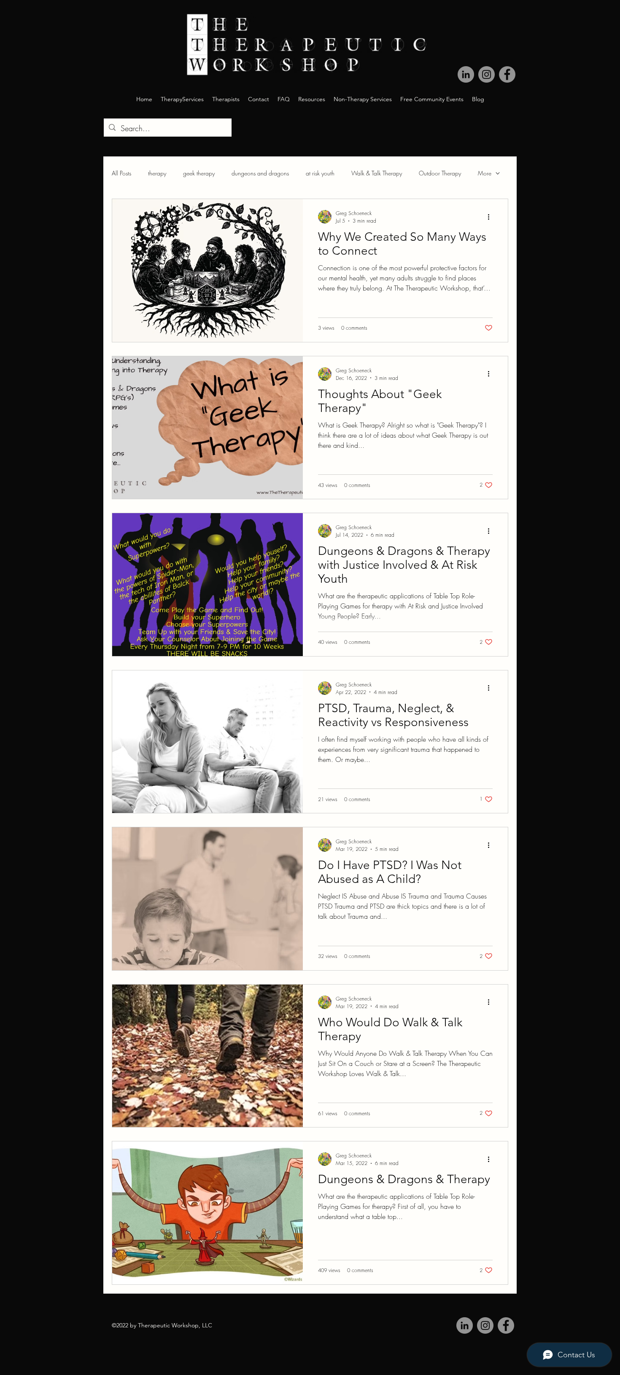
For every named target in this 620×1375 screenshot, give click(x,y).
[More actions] (491, 217)
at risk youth (320, 173)
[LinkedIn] (466, 74)
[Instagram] (486, 74)
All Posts (121, 173)
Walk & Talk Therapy (376, 173)
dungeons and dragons (260, 173)
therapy (157, 173)
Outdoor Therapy (440, 173)
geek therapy (199, 173)
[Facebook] (507, 74)
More (484, 173)
